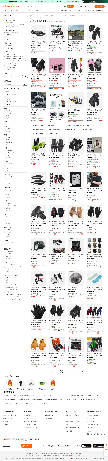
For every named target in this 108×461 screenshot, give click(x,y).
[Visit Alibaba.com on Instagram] (98, 434)
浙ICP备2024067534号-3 (97, 458)
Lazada (54, 453)
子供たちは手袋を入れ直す (78, 395)
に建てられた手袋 (25, 395)
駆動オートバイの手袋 (94, 395)
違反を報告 (69, 431)
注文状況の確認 (91, 421)
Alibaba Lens (6, 446)
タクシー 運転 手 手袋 (27, 403)
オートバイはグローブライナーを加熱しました (44, 395)
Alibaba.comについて (9, 411)
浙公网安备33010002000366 (81, 458)
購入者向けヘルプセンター (73, 415)
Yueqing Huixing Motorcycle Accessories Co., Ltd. (38, 118)
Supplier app (52, 446)
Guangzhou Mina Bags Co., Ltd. (38, 265)
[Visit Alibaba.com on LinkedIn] (91, 434)
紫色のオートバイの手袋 (38, 129)
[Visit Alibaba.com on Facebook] (88, 434)
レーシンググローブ (11, 399)
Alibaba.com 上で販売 (92, 415)
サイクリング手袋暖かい (38, 133)
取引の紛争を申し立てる (72, 421)
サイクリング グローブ (41, 403)
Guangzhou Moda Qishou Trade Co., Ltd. (76, 85)
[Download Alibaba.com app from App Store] (86, 446)
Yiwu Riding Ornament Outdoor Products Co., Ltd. (94, 52)
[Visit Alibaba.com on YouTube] (102, 434)
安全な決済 (27, 415)
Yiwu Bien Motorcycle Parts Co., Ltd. (76, 120)
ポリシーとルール (29, 431)
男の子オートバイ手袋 (38, 125)
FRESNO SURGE (91, 362)
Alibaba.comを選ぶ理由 (9, 415)
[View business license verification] (69, 458)
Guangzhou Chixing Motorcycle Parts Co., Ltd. (57, 48)
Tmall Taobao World (46, 453)
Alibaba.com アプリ (63, 446)
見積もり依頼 (48, 418)
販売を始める (90, 418)
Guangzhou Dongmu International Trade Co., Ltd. (38, 196)
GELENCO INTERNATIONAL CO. (57, 329)
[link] (106, 445)
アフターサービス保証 (30, 424)
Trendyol (72, 453)
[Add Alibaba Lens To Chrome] (26, 446)
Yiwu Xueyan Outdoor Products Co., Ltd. (57, 262)
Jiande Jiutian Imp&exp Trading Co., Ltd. (76, 295)
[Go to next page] (85, 371)
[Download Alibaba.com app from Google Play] (99, 446)
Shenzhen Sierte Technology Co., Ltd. (94, 297)
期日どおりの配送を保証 (30, 421)
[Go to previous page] (47, 371)
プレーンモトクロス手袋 (86, 129)
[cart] (86, 6)
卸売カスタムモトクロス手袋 (82, 125)
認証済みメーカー (50, 415)
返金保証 (26, 418)
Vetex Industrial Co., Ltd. (74, 262)
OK (25, 76)
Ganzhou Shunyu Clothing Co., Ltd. (57, 198)
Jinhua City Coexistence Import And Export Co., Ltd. (38, 85)
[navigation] (16, 194)
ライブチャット (70, 418)
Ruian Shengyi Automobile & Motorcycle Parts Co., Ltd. (57, 298)
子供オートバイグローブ (70, 129)
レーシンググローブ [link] (35, 18)
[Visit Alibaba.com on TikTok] (105, 434)
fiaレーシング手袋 (67, 125)
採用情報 (5, 424)
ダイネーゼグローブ (38, 399)
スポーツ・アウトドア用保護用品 (68, 16)
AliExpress (30, 453)
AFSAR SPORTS (72, 199)
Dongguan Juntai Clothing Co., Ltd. (94, 166)
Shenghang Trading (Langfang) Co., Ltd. (38, 295)
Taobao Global (61, 453)
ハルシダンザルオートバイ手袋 (55, 399)
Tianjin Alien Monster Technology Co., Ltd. (38, 163)
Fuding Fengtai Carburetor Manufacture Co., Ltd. (38, 51)
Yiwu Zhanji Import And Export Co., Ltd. (94, 331)
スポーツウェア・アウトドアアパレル (46, 16)
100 (82, 371)
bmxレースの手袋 (25, 399)
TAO (67, 453)
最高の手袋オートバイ (53, 125)
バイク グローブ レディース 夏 (88, 399)
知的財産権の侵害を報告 (72, 427)
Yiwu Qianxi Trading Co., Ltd (56, 364)
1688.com (36, 453)
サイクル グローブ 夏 (12, 403)
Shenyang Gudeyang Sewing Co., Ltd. (94, 231)
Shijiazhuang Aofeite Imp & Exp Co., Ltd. (94, 118)
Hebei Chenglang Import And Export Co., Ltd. (76, 48)
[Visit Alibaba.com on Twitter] (95, 434)
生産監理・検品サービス (30, 427)
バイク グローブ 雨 (71, 399)
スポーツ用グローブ (84, 16)
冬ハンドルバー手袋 (11, 395)
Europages (78, 453)
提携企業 (89, 427)
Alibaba (32, 16)
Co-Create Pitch (7, 418)
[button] (65, 6)
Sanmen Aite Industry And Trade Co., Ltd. (38, 328)
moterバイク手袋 (53, 133)
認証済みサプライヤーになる (94, 424)
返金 (67, 424)
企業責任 (5, 421)
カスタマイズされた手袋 (54, 129)
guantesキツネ (63, 395)
